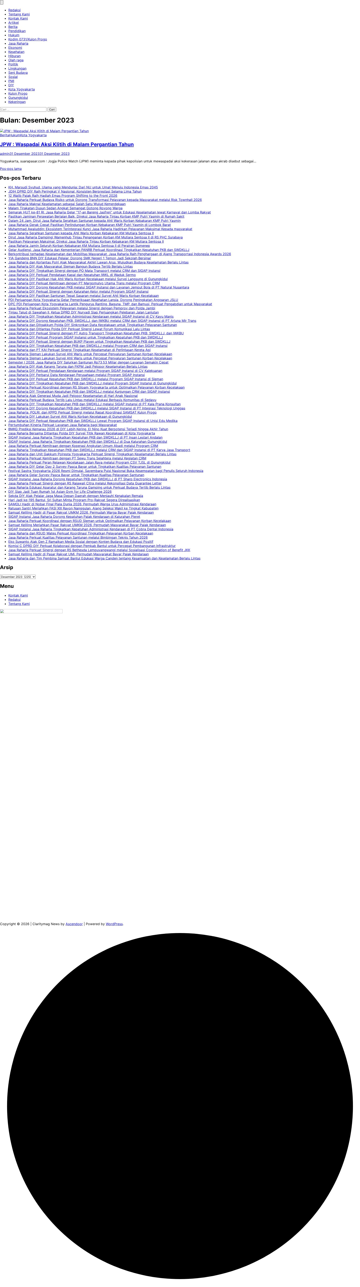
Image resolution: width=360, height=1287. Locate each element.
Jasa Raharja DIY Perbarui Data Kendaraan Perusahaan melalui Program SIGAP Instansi (76, 375)
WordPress (114, 924)
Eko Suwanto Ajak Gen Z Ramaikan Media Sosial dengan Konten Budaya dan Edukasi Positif (80, 541)
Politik (13, 64)
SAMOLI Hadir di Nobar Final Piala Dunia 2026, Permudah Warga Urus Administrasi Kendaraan (82, 504)
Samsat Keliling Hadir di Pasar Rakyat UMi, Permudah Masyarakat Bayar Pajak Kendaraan (78, 554)
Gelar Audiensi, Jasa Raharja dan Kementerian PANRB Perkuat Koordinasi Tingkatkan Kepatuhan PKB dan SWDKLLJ (98, 250)
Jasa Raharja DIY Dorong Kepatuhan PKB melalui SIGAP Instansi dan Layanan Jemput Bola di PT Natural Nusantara (98, 287)
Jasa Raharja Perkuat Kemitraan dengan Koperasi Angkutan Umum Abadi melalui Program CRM (83, 446)
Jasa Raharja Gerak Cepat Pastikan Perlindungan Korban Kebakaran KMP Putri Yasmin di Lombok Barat (89, 225)
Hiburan (14, 56)
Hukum (13, 35)
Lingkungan (17, 68)
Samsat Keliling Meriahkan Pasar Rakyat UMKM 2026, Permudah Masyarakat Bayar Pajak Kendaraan (87, 525)
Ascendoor (74, 924)
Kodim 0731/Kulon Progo (27, 39)
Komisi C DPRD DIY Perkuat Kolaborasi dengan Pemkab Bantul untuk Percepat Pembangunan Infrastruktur (92, 546)
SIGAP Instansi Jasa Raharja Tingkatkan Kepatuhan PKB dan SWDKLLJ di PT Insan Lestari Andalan (85, 437)
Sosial (13, 77)
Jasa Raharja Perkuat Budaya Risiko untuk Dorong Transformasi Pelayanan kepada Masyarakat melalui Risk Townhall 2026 (105, 200)
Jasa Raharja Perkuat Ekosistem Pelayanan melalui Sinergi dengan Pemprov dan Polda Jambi (81, 308)
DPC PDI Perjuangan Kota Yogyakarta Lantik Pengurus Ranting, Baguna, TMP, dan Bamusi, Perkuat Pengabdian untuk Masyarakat (110, 304)
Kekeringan (17, 102)
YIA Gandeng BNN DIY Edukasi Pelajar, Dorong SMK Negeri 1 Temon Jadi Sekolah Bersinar (79, 258)
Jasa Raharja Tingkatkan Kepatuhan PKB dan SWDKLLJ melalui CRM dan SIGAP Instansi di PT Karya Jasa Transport (99, 450)
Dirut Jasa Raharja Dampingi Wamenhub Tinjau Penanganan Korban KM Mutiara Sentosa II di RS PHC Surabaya (95, 237)
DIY (11, 85)
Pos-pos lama (11, 169)
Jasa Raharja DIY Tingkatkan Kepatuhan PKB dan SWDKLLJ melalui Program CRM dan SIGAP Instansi (88, 346)
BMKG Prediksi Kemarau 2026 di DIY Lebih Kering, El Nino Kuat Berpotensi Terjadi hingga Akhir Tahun (88, 429)
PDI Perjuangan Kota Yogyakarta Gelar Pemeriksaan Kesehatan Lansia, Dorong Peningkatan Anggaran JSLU (93, 300)
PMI (11, 81)
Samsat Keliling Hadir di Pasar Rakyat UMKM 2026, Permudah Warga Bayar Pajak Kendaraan (81, 512)
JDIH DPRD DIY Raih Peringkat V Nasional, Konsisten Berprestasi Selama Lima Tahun (75, 191)
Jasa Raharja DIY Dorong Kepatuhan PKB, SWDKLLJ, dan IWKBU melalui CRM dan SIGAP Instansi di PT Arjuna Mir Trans (102, 321)
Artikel (13, 22)
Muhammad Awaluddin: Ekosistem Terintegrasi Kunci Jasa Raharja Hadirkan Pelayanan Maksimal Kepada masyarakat (100, 229)
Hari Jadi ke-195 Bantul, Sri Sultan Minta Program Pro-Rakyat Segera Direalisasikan (74, 500)
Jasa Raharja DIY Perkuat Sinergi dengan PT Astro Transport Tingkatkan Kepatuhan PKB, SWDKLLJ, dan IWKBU (96, 333)
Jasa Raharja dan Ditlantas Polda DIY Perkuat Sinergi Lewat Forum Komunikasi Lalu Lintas (79, 329)
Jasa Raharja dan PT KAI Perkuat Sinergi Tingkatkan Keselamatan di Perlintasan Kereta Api (79, 350)
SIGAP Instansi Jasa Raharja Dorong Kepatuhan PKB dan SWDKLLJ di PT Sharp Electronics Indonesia (87, 479)
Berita (13, 27)
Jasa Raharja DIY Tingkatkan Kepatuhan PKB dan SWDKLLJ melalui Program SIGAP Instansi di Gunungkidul (92, 383)
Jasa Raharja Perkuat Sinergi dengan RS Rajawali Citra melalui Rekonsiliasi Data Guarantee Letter (85, 483)
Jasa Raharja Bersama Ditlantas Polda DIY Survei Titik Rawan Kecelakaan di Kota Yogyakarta (81, 433)
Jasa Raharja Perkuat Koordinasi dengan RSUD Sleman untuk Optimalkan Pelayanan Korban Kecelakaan (89, 521)
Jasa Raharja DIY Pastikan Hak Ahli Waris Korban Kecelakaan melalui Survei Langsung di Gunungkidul (88, 279)
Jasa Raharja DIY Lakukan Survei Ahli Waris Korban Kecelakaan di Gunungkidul (70, 416)
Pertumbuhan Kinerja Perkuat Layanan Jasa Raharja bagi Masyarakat (62, 425)
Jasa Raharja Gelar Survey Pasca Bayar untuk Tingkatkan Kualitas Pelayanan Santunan (76, 475)
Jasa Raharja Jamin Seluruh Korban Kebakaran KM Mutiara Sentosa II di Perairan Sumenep (79, 245)
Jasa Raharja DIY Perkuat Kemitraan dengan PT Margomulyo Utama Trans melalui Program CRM (84, 283)
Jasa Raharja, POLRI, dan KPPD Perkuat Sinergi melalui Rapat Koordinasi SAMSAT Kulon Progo (82, 412)
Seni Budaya (18, 72)
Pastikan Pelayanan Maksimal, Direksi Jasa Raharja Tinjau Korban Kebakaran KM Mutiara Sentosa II (86, 241)
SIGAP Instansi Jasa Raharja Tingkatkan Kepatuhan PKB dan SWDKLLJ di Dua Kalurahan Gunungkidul (87, 441)
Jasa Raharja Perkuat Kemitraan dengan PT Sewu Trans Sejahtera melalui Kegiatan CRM (77, 458)
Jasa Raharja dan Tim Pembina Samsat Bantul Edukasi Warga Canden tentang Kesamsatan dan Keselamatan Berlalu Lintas (104, 558)
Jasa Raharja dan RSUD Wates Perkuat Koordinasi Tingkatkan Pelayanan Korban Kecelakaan (80, 533)
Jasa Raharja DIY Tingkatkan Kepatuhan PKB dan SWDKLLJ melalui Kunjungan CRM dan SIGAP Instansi (89, 391)
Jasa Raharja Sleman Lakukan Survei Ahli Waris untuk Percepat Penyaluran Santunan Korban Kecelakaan (90, 354)
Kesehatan (16, 52)
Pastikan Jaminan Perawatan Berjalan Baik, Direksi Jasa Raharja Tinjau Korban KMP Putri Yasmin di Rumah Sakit (96, 216)
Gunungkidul (18, 97)
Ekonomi (15, 47)
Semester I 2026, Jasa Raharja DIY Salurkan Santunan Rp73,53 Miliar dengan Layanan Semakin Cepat (88, 362)
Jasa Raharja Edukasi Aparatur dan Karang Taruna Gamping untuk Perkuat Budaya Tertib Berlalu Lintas (89, 487)
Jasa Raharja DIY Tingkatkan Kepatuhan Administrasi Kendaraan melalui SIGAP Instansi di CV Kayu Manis (91, 316)
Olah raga (16, 60)
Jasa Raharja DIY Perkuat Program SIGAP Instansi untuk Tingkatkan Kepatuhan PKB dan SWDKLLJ (85, 337)
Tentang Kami (19, 14)
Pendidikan (17, 31)
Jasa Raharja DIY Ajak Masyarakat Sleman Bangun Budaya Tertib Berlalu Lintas (70, 266)
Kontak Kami (18, 18)
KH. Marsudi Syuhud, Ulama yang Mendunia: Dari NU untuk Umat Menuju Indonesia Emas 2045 (83, 187)
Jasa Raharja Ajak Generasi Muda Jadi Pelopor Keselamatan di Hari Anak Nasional (73, 396)
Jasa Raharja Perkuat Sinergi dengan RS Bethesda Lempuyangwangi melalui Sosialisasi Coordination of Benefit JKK (99, 550)
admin (5, 154)
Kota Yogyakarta (21, 89)
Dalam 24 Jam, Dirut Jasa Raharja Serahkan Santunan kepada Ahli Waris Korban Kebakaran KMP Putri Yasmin (94, 220)
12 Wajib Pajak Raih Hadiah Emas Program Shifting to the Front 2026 (62, 195)
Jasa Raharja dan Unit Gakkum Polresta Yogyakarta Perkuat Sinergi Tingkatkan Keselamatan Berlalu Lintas (92, 454)
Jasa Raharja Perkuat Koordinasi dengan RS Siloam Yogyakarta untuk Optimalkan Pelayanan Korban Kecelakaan (96, 387)
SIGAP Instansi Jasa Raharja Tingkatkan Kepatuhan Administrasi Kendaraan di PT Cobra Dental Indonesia (90, 529)
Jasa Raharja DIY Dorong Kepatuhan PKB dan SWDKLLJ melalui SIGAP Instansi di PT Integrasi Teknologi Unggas (96, 408)
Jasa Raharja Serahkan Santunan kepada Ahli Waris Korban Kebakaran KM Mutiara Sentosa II (81, 233)
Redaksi (14, 10)
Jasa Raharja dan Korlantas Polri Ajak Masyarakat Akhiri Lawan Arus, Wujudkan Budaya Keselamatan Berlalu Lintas (98, 262)
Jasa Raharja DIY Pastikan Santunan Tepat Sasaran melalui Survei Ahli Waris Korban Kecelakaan (83, 296)
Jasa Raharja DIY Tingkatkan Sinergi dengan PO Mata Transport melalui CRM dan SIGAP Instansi (84, 270)
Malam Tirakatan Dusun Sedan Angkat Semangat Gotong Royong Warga (65, 208)
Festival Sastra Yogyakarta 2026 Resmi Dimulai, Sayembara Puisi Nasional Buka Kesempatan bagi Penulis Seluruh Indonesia (105, 471)
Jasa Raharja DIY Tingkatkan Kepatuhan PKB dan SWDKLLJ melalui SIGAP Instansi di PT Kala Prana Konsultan (94, 404)
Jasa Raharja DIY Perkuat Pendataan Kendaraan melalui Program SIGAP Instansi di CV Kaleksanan (85, 371)
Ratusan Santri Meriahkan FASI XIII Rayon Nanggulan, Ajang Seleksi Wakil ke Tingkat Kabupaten (83, 508)
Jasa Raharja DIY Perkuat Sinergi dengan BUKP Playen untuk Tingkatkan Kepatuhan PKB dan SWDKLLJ (89, 341)
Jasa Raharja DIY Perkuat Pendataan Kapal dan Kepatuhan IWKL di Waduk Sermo (72, 275)
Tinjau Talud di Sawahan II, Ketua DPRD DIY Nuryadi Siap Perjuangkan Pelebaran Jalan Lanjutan (83, 312)
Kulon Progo (18, 93)
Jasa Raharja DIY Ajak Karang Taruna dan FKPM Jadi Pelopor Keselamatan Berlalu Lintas (78, 366)
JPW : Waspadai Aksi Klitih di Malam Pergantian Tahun (67, 144)
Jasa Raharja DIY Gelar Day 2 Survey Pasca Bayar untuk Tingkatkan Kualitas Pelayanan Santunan (84, 466)
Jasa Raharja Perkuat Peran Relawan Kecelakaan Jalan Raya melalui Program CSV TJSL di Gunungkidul (89, 462)
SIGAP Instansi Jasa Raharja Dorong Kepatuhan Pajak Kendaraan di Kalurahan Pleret (74, 516)
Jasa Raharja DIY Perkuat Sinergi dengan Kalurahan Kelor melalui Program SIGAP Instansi (78, 291)
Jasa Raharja (18, 43)
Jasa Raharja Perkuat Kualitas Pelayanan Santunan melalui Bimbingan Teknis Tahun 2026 (78, 537)
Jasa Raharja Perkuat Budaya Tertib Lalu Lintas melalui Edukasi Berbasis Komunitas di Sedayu (82, 400)
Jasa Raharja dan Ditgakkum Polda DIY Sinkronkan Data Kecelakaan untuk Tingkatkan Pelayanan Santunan (92, 325)
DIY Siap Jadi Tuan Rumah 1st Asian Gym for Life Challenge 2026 (60, 491)
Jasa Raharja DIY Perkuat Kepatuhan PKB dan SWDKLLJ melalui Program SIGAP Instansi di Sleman (85, 379)
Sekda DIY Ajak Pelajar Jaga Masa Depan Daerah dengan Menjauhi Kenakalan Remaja (75, 496)
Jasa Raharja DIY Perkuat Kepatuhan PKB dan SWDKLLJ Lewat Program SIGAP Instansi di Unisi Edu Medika (93, 421)
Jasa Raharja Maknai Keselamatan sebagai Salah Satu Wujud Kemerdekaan (67, 204)
